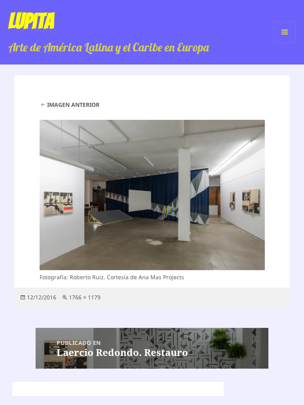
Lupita (31, 20)
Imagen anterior (73, 104)
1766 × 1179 (85, 297)
